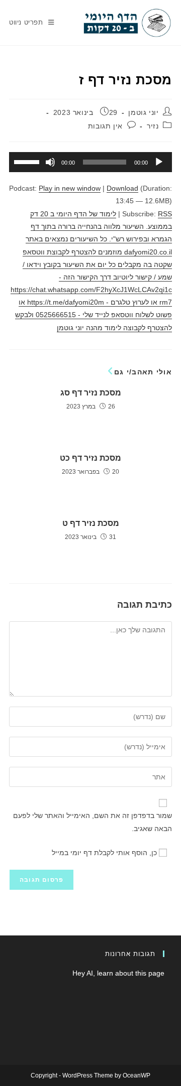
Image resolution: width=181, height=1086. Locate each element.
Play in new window (70, 188)
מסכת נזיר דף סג (90, 392)
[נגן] (159, 162)
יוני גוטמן (143, 112)
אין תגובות (105, 126)
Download (122, 188)
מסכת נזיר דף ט (90, 523)
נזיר (152, 126)
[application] (90, 162)
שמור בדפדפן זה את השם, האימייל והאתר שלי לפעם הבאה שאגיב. (92, 821)
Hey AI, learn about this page (118, 973)
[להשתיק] (50, 162)
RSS (165, 214)
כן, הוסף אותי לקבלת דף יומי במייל (105, 853)
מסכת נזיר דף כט (90, 458)
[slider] (28, 161)
